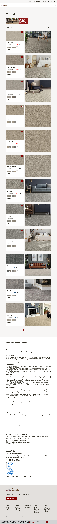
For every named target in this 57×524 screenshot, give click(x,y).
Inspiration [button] (26, 5)
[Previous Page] (21, 330)
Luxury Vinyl (7, 507)
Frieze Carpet (9, 465)
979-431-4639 (53, 1)
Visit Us (30, 1)
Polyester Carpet (10, 472)
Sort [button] (48, 27)
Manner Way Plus (11, 216)
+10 (17, 320)
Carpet (7, 509)
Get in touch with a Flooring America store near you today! (18, 479)
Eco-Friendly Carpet (10, 464)
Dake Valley (10, 42)
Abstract (9, 265)
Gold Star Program (36, 512)
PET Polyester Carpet (10, 471)
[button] (50, 5)
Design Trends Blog (17, 508)
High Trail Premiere (11, 166)
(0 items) (55, 5)
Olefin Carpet (9, 468)
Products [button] (19, 5)
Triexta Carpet (9, 474)
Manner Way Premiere (12, 241)
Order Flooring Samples (47, 508)
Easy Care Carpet (10, 463)
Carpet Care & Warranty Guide (28, 508)
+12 (17, 47)
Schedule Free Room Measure (47, 510)
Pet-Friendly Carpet (10, 470)
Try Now (20, 23)
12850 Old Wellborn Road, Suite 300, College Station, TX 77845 (19, 516)
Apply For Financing (46, 511)
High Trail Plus (10, 141)
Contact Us (39, 5)
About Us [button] (32, 5)
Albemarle (9, 315)
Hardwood (7, 508)
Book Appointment (11, 498)
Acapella (9, 290)
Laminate (7, 510)
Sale (22, 56)
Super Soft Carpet (10, 473)
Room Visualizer (17, 507)
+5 (17, 146)
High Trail (9, 117)
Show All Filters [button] (9, 27)
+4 (17, 270)
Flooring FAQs (17, 509)
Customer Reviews (36, 509)
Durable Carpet (9, 462)
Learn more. (31, 522)
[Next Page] (36, 330)
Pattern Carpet (9, 469)
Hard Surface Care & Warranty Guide (27, 509)
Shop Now (9, 49)
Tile (6, 511)
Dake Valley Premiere (12, 92)
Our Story (35, 507)
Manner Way (10, 191)
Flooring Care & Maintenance (27, 511)
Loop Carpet (9, 466)
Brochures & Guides (18, 510)
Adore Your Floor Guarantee (36, 511)
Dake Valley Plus (11, 67)
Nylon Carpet (9, 467)
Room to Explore (36, 508)
